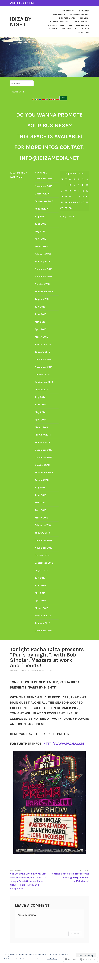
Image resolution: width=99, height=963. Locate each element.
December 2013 (43, 450)
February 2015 (43, 344)
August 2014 (42, 389)
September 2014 (44, 382)
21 (62, 202)
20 (86, 196)
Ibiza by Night (20, 22)
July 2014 (40, 397)
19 (83, 196)
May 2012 (40, 593)
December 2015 (43, 269)
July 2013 (40, 487)
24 (74, 202)
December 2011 (43, 630)
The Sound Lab (69, 29)
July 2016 (40, 216)
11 (79, 190)
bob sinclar (43, 670)
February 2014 (43, 434)
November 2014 (43, 367)
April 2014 (40, 419)
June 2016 (40, 223)
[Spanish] (33, 99)
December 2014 (43, 359)
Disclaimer (84, 11)
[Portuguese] (50, 99)
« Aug (63, 216)
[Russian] (40, 99)
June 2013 (40, 495)
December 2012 (43, 540)
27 (87, 202)
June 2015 (40, 314)
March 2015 (41, 336)
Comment (75, 934)
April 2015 (40, 329)
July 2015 (40, 306)
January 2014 (42, 442)
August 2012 (42, 570)
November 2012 (43, 547)
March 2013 (41, 517)
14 (62, 196)
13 (87, 190)
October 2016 (42, 193)
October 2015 (42, 284)
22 (66, 202)
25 (78, 202)
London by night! (81, 22)
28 (61, 208)
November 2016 (43, 186)
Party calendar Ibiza (79, 25)
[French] (47, 99)
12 (83, 190)
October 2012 (42, 555)
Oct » (71, 216)
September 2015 (44, 291)
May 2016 (40, 231)
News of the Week (55, 25)
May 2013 (40, 502)
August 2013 (42, 480)
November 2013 (43, 457)
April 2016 (40, 238)
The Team (85, 29)
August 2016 (42, 208)
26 (82, 202)
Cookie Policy (52, 959)
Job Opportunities (57, 22)
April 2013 (40, 510)
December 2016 (43, 178)
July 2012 (40, 577)
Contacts (67, 11)
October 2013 (42, 465)
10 (74, 190)
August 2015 (42, 299)
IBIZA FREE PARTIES (67, 18)
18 (78, 196)
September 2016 (44, 201)
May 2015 (40, 321)
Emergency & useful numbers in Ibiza (71, 14)
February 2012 (43, 615)
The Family (52, 29)
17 (74, 196)
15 (66, 196)
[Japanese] (53, 99)
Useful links (83, 32)
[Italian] (36, 99)
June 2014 (40, 404)
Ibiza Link (26, 670)
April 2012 (40, 600)
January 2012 (42, 623)
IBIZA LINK (84, 18)
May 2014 (40, 412)
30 (70, 208)
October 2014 (42, 374)
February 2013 (43, 525)
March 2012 (41, 608)
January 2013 (42, 532)
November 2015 (43, 276)
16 (70, 196)
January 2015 (42, 351)
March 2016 (41, 246)
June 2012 (40, 585)
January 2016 (42, 261)
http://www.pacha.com (63, 744)
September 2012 (44, 562)
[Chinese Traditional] (57, 99)
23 (70, 202)
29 (66, 208)
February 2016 (43, 254)
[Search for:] (22, 83)
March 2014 (41, 427)
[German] (43, 99)
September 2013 (44, 472)
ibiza (51, 670)
